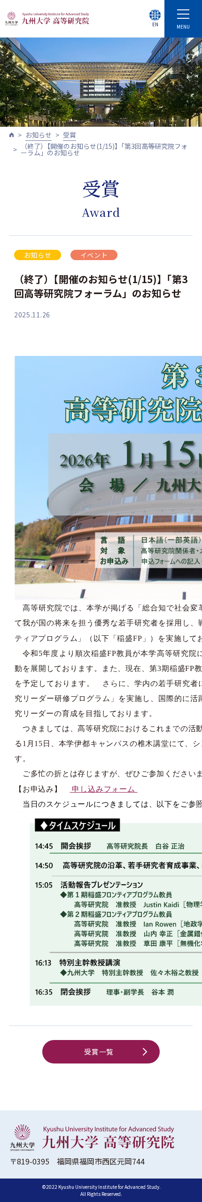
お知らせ (38, 134)
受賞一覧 (99, 1051)
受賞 (69, 134)
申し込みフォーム (104, 789)
